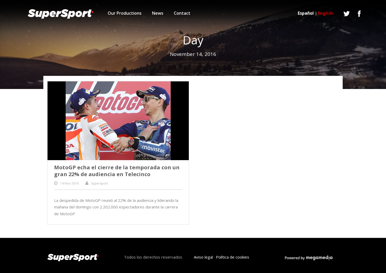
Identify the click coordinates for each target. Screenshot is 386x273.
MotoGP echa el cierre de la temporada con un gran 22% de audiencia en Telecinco (117, 171)
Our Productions (125, 13)
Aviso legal (203, 257)
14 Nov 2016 (69, 183)
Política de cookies (232, 257)
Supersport (99, 183)
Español (306, 13)
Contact (182, 13)
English (325, 13)
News (157, 13)
